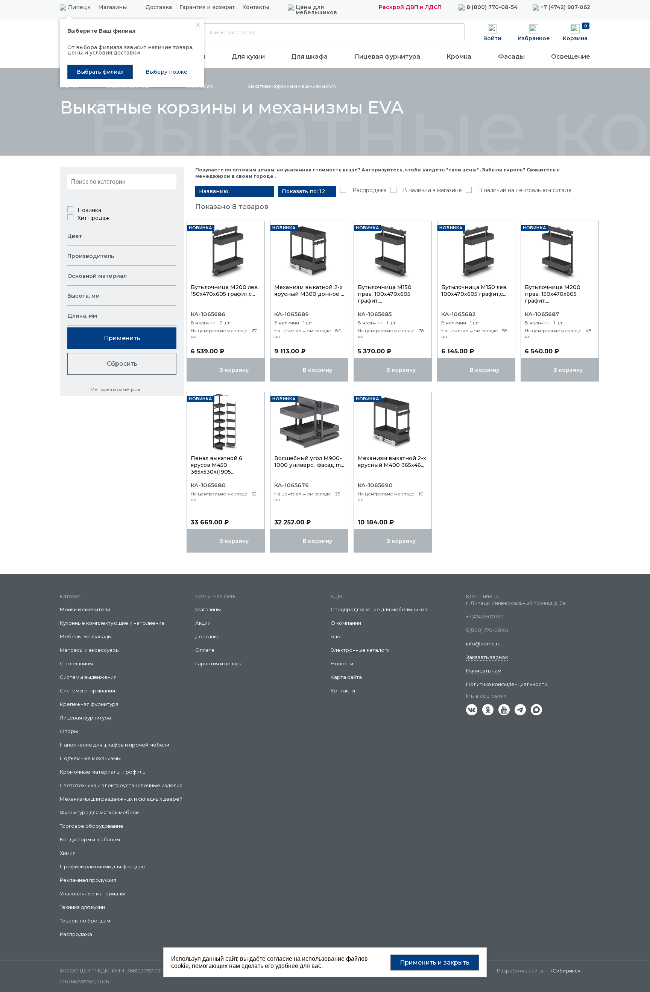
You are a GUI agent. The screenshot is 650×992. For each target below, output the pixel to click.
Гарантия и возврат (207, 8)
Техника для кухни (82, 907)
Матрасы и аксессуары (90, 650)
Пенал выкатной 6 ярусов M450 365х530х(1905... (216, 465)
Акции (203, 623)
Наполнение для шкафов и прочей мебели (114, 745)
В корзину (234, 370)
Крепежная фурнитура (89, 704)
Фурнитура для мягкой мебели (99, 812)
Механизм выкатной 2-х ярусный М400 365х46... (392, 461)
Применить (122, 338)
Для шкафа (309, 56)
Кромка (458, 56)
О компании (346, 623)
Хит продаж (93, 218)
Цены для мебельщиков (316, 10)
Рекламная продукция (88, 880)
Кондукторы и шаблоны (90, 839)
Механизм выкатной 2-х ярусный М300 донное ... (309, 290)
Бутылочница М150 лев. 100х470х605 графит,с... (474, 290)
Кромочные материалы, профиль (102, 772)
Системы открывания (87, 691)
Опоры (69, 731)
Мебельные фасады (86, 636)
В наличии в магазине (432, 190)
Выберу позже (166, 71)
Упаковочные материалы (92, 894)
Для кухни (248, 56)
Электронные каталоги (360, 650)
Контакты (255, 8)
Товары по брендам (85, 921)
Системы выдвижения (88, 677)
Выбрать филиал (100, 71)
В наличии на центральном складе (525, 190)
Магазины (112, 7)
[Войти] (492, 31)
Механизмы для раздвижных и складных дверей (121, 799)
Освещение (570, 56)
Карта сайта (346, 677)
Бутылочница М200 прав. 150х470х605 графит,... (552, 294)
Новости (342, 663)
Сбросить (122, 363)
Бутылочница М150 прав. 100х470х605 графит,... (385, 294)
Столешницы (76, 663)
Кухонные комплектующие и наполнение (112, 623)
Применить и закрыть (434, 962)
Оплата (204, 650)
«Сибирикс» (565, 971)
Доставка (159, 8)
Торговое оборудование (91, 826)
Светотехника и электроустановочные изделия (121, 785)
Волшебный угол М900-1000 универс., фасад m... (309, 461)
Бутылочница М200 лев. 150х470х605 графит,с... (225, 290)
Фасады (511, 56)
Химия (68, 853)
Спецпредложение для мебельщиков (379, 609)
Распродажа (369, 190)
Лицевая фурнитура (387, 56)
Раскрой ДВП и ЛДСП (410, 7)
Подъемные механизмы (90, 758)
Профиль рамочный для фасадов (102, 866)
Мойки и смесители (85, 609)
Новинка (89, 210)
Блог (337, 636)
